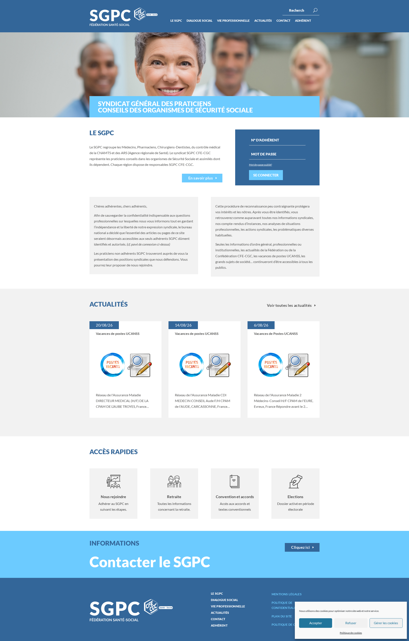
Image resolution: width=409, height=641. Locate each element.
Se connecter (266, 175)
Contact (283, 20)
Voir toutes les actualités (289, 305)
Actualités (263, 20)
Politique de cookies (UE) (293, 624)
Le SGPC (176, 20)
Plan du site (282, 616)
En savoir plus (200, 178)
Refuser (350, 623)
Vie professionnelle (233, 20)
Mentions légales (287, 594)
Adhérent (303, 20)
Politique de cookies (351, 632)
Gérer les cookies (386, 623)
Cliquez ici (300, 547)
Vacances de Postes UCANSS (276, 333)
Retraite (174, 496)
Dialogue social (199, 20)
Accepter (315, 623)
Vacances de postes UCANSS (118, 333)
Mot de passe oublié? (260, 164)
